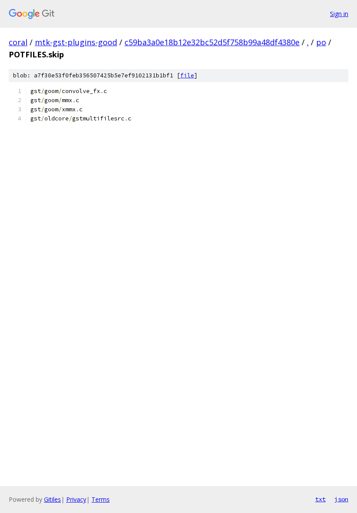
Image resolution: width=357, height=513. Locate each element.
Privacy (76, 499)
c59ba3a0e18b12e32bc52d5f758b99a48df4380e (212, 42)
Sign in (339, 14)
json (341, 499)
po (321, 42)
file (187, 75)
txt (320, 499)
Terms (100, 499)
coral (18, 42)
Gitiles (52, 499)
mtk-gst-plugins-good (76, 42)
